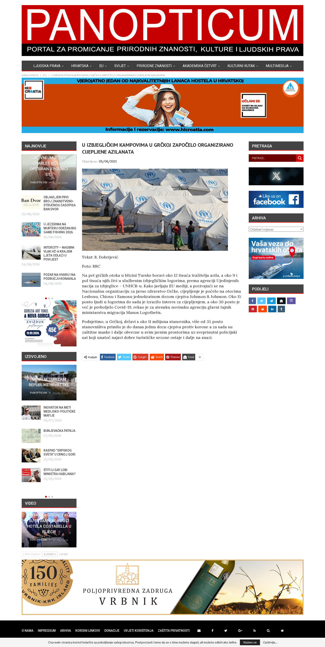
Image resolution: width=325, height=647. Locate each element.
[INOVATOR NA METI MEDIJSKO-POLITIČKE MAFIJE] (31, 413)
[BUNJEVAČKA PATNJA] (31, 436)
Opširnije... (270, 642)
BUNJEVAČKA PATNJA (59, 431)
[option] (49, 220)
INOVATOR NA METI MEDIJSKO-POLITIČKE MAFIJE (59, 411)
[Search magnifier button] (300, 158)
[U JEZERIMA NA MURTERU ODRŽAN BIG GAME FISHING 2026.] (31, 229)
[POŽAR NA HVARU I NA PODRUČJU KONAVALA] (31, 280)
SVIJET (120, 66)
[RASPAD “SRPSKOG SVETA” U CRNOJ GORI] (31, 455)
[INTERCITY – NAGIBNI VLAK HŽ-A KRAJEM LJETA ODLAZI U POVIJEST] (31, 252)
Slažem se (250, 642)
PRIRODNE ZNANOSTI (154, 66)
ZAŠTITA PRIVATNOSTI (174, 630)
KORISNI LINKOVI (87, 630)
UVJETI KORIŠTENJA (138, 630)
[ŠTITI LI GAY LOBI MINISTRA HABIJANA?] (31, 475)
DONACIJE (111, 630)
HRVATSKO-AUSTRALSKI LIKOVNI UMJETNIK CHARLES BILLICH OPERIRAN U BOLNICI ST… (49, 163)
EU (101, 66)
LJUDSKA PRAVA (46, 66)
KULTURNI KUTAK (241, 66)
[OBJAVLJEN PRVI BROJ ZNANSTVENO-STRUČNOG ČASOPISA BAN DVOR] (31, 202)
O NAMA (27, 630)
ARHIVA (65, 630)
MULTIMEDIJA (277, 66)
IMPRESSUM (47, 630)
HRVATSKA (79, 66)
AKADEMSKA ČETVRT (200, 66)
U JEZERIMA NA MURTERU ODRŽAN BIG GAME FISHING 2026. (60, 228)
